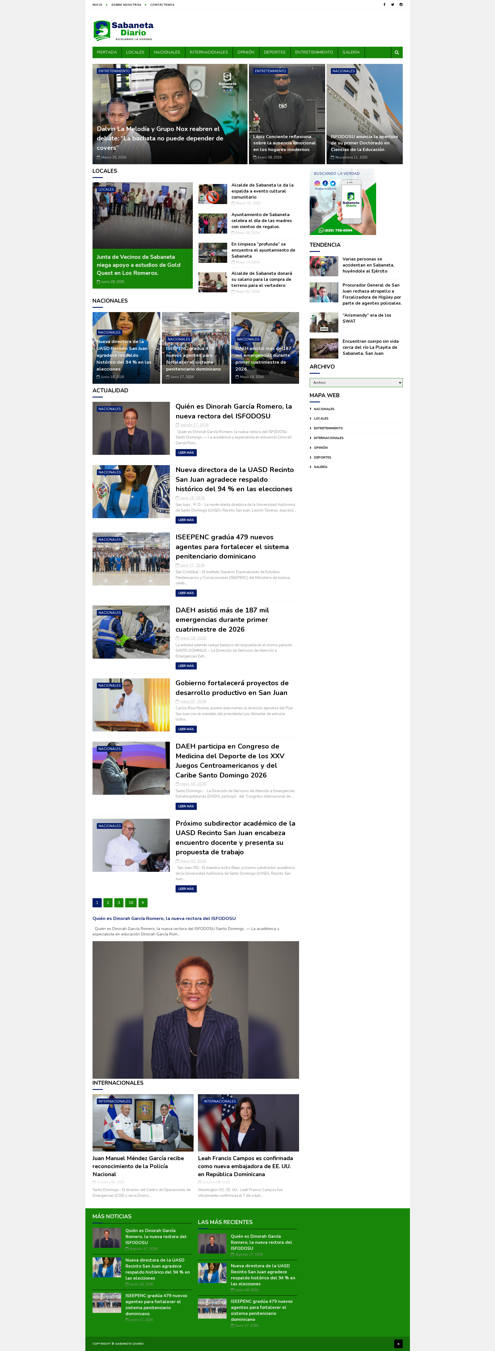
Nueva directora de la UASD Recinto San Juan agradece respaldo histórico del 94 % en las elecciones (235, 479)
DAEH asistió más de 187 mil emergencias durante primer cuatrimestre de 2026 (194, 358)
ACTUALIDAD (110, 390)
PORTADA (107, 52)
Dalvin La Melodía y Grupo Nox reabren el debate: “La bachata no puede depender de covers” (160, 138)
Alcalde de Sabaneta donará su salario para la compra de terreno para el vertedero (261, 279)
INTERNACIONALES (209, 52)
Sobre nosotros (126, 5)
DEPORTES (275, 52)
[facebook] (385, 4)
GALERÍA (351, 52)
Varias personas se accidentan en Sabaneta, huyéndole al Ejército (368, 265)
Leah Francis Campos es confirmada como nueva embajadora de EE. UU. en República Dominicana (245, 1166)
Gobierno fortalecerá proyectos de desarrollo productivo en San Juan (262, 362)
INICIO (98, 5)
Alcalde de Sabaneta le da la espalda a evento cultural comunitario (262, 191)
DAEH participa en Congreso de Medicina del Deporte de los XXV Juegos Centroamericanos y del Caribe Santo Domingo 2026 (230, 761)
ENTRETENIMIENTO (314, 52)
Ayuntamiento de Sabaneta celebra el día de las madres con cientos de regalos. (261, 221)
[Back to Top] (398, 1344)
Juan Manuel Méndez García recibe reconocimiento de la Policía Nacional (138, 1166)
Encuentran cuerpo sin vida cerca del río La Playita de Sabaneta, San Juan (371, 347)
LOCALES (135, 52)
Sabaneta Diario (129, 1344)
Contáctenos (162, 5)
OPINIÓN (246, 52)
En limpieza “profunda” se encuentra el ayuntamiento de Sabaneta (263, 250)
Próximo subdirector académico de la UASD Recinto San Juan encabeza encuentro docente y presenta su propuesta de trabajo (235, 838)
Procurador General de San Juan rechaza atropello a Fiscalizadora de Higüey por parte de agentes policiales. (372, 294)
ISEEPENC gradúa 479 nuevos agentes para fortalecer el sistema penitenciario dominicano (124, 358)
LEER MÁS (186, 453)
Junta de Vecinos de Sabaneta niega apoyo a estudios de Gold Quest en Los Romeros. (138, 265)
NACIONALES (167, 52)
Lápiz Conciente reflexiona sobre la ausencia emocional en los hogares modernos (284, 143)
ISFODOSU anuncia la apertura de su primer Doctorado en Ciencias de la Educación (364, 143)
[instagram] (401, 4)
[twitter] (392, 4)
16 (131, 902)
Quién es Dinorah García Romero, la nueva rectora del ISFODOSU (234, 411)
